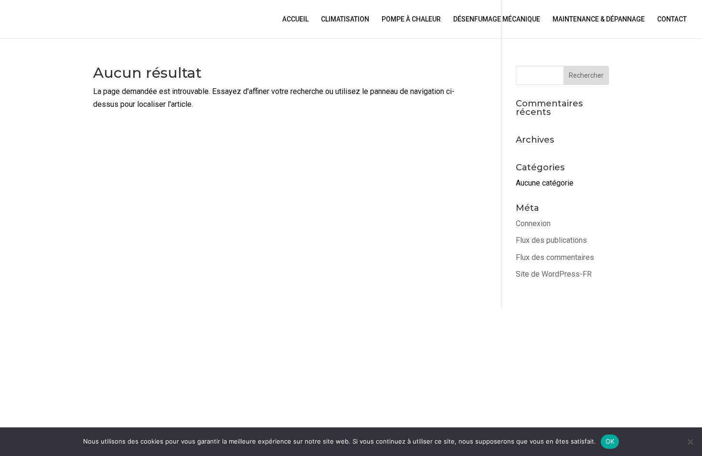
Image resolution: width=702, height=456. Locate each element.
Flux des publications (551, 240)
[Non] (690, 441)
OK (610, 441)
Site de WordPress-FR (554, 274)
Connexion (533, 223)
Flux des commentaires (555, 257)
